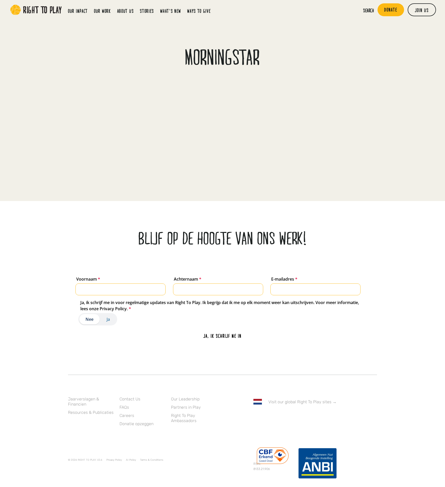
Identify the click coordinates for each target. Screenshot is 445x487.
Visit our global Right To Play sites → (302, 401)
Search (368, 10)
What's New (170, 11)
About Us (125, 11)
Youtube (299, 416)
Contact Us (129, 399)
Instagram (278, 416)
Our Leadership (185, 399)
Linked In (289, 416)
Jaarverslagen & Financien (83, 402)
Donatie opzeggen (136, 423)
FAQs (124, 407)
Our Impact (78, 11)
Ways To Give (199, 11)
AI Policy (131, 459)
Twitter (267, 416)
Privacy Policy (114, 459)
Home (36, 10)
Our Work (102, 11)
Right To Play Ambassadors (183, 418)
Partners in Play (186, 407)
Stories (147, 11)
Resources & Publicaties (91, 412)
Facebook (256, 416)
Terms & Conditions (151, 459)
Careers (126, 415)
